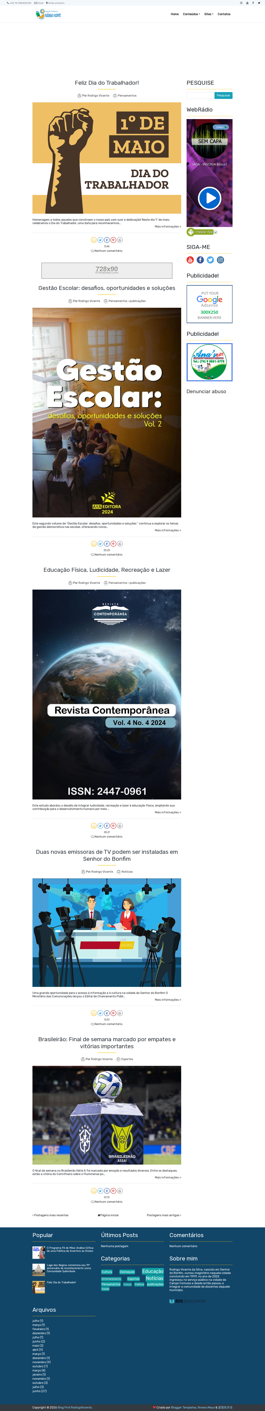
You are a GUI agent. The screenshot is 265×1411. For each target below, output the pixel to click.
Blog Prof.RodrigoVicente (75, 1407)
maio (35, 1345)
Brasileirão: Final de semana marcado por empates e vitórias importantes (107, 1042)
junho (36, 1341)
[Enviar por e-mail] (94, 240)
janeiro (37, 1374)
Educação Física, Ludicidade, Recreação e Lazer (106, 569)
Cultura (107, 1272)
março (36, 1325)
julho (35, 1321)
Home (175, 14)
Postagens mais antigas (163, 1215)
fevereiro (38, 1329)
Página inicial (109, 1215)
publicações (138, 301)
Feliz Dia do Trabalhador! (107, 82)
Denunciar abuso (206, 391)
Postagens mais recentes (51, 1215)
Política (139, 1284)
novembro (39, 1362)
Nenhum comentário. (108, 251)
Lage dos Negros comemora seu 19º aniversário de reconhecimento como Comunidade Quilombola (69, 1268)
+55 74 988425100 (20, 2)
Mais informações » (168, 226)
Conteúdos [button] (190, 14)
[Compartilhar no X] (100, 240)
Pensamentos (127, 95)
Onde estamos (56, 2)
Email (40, 2)
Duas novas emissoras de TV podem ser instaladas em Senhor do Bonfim (107, 855)
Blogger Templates (183, 1407)
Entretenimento (111, 1279)
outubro (37, 1366)
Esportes (127, 1059)
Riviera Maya (206, 1407)
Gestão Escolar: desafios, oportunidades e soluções (106, 288)
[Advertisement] (132, 49)
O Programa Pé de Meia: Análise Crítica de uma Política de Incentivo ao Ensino (70, 1249)
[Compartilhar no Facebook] (107, 240)
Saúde (105, 1288)
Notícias (127, 871)
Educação (152, 1271)
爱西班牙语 (225, 1407)
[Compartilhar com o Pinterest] (113, 240)
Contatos (224, 14)
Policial (127, 1284)
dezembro (39, 1333)
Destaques (127, 1272)
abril (35, 1349)
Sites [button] (207, 14)
